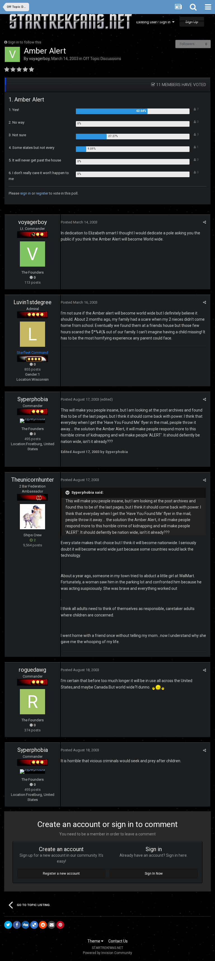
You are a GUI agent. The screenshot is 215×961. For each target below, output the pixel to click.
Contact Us (118, 941)
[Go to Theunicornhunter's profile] (32, 516)
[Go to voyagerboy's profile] (12, 54)
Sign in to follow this (24, 42)
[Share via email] (51, 925)
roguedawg (32, 669)
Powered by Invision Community (107, 953)
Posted (79, 222)
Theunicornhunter (32, 479)
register (42, 193)
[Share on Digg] (25, 925)
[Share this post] (204, 222)
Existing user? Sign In (154, 22)
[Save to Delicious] (34, 925)
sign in (25, 193)
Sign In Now (154, 873)
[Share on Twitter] (8, 925)
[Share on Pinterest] (60, 925)
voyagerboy (39, 58)
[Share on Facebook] (17, 925)
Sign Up (191, 22)
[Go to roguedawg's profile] (32, 701)
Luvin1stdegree (32, 302)
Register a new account (61, 873)
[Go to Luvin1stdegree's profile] (32, 334)
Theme (94, 941)
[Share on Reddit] (43, 925)
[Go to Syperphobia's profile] (32, 421)
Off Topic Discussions (102, 58)
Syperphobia (32, 399)
